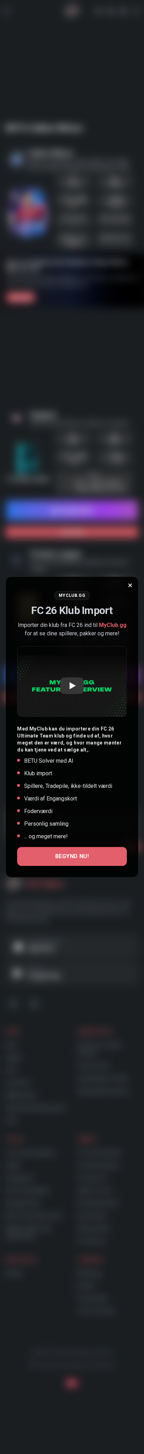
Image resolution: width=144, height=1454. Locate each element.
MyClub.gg (113, 625)
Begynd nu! (72, 856)
